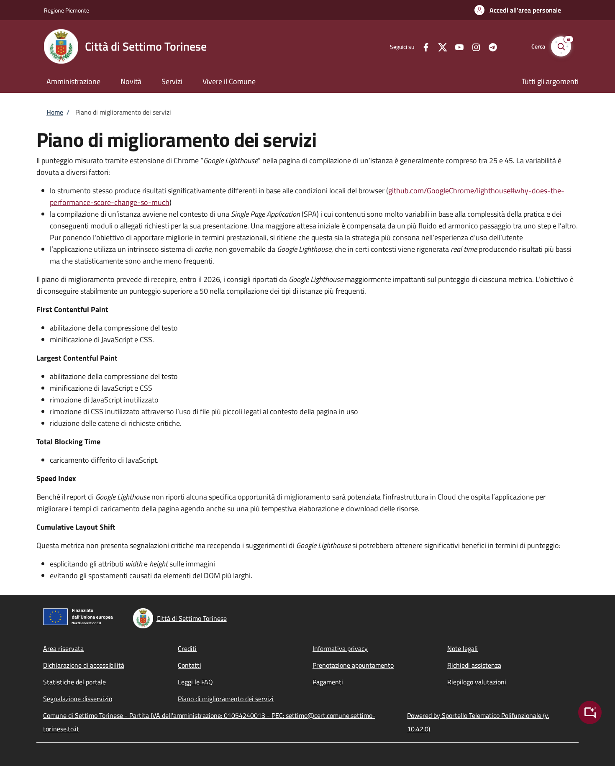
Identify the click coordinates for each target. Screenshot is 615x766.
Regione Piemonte (66, 10)
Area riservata (63, 648)
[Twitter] (439, 46)
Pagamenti (328, 682)
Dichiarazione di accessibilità (83, 665)
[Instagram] (472, 46)
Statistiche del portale (74, 682)
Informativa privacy (340, 648)
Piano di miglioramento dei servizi (226, 699)
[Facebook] (422, 46)
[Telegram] (489, 46)
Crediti (187, 648)
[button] (517, 10)
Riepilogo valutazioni (476, 682)
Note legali (462, 648)
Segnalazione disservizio (77, 699)
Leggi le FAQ (195, 682)
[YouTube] (456, 46)
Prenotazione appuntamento (353, 665)
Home (54, 112)
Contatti (189, 665)
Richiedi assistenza (474, 665)
